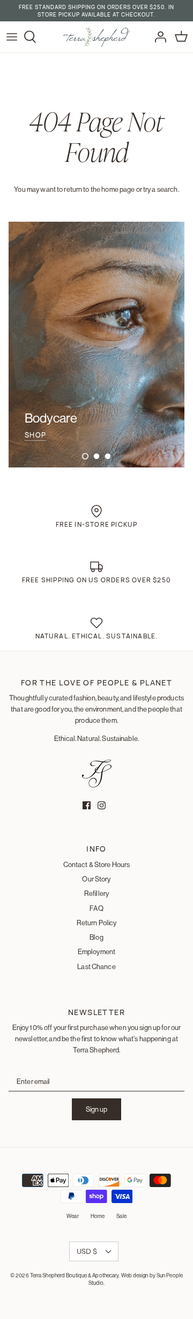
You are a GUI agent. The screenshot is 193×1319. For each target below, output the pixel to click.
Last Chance (96, 966)
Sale (121, 1216)
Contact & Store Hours (96, 864)
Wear (72, 1216)
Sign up (96, 1109)
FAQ (96, 908)
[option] (96, 344)
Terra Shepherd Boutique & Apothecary (74, 1275)
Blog (96, 937)
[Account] (157, 37)
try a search (160, 189)
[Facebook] (87, 805)
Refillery (96, 893)
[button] (85, 456)
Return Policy (97, 922)
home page (118, 189)
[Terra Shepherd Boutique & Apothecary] (96, 37)
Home (98, 1216)
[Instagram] (102, 805)
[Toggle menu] (12, 37)
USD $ (87, 1251)
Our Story (96, 879)
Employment (96, 951)
